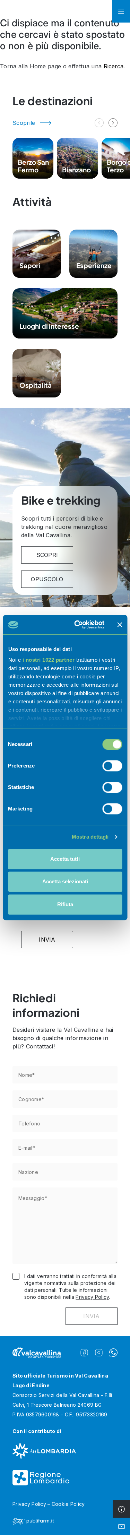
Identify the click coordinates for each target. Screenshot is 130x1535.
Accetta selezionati (65, 881)
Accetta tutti (65, 859)
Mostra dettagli (90, 837)
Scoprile (23, 122)
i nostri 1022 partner (48, 660)
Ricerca (113, 66)
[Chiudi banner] (119, 624)
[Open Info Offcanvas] (121, 1509)
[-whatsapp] (113, 1352)
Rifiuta (65, 904)
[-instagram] (99, 1352)
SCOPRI (47, 554)
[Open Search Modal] (103, 11)
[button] (113, 122)
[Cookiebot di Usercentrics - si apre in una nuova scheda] (77, 624)
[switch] (112, 765)
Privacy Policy (92, 1297)
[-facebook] (84, 1352)
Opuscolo (47, 579)
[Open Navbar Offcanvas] (121, 11)
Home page (45, 66)
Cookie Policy (68, 1504)
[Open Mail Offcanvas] (121, 1526)
